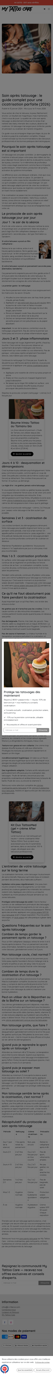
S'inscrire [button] (43, 730)
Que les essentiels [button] (25, 1370)
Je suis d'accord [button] (42, 1370)
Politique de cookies (42, 1362)
